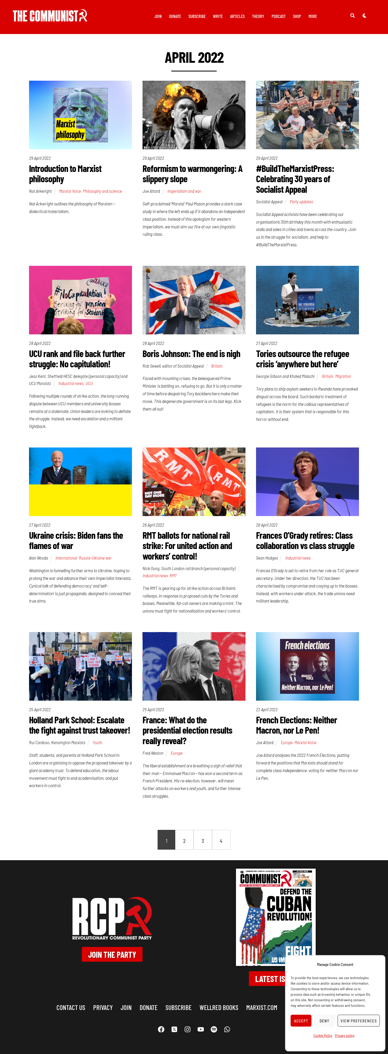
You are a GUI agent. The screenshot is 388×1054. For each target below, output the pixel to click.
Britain (217, 365)
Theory (258, 16)
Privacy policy (344, 1035)
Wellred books (219, 1007)
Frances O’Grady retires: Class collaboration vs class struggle (305, 540)
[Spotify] (213, 1029)
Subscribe (197, 16)
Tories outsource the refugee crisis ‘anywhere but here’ (302, 358)
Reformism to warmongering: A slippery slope (192, 173)
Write (218, 16)
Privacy (103, 1007)
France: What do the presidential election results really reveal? (187, 730)
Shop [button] (297, 16)
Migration (343, 376)
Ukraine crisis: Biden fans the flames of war (76, 540)
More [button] (313, 16)
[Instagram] (187, 1029)
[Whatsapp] (227, 1029)
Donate (175, 16)
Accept (301, 1020)
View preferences (358, 1020)
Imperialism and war (184, 191)
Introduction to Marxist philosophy (65, 173)
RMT (173, 575)
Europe (177, 752)
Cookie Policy (322, 1035)
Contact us (70, 1007)
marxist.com (261, 1007)
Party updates (301, 201)
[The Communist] (50, 17)
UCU (89, 383)
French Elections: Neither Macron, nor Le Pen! (296, 725)
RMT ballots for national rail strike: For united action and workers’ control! (187, 545)
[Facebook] (161, 1029)
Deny (324, 1020)
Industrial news (71, 383)
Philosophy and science (102, 191)
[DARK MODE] (364, 15)
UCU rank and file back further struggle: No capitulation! (77, 358)
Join (158, 16)
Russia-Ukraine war (95, 557)
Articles (237, 16)
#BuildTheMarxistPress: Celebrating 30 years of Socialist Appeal (295, 178)
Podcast (279, 16)
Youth (97, 742)
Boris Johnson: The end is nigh (191, 353)
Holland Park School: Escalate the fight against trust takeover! (79, 725)
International (66, 557)
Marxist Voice (70, 191)
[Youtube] (200, 1029)
